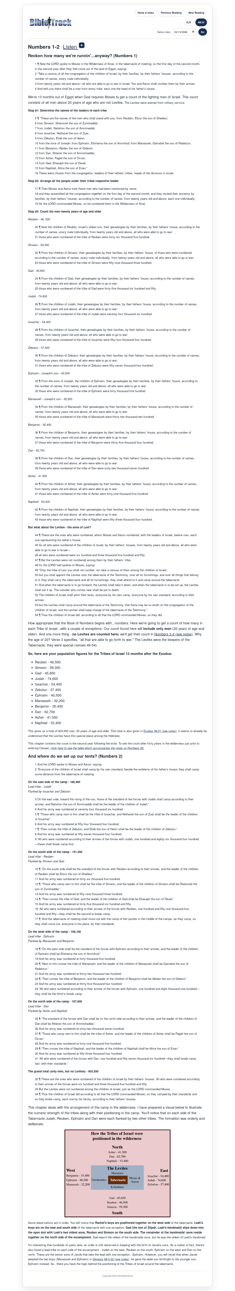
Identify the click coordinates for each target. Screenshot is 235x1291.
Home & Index (146, 12)
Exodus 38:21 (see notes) (160, 731)
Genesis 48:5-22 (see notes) (111, 1259)
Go (202, 32)
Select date (163, 32)
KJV (188, 22)
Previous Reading (171, 12)
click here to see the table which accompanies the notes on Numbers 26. (97, 748)
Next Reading (196, 12)
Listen (70, 46)
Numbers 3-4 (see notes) (173, 633)
